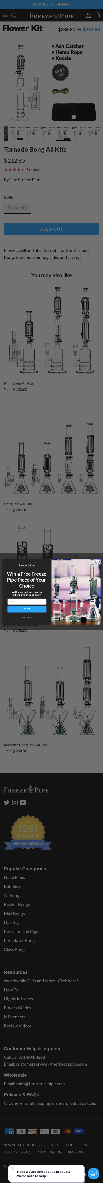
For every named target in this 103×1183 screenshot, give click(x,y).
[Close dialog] (97, 561)
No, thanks (27, 617)
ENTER (27, 609)
